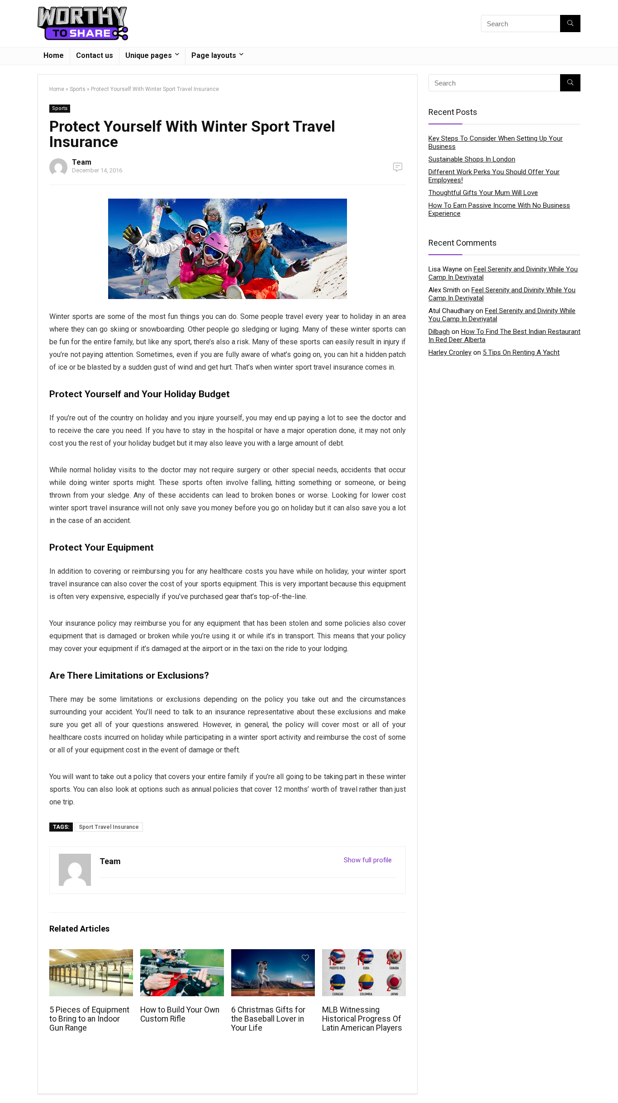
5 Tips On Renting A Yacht (521, 352)
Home (53, 55)
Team (81, 162)
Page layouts (213, 55)
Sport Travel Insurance (109, 827)
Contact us (94, 55)
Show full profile (368, 860)
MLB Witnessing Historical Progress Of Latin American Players (362, 1018)
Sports (78, 89)
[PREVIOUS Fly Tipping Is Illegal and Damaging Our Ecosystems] (9, 1080)
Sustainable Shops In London (471, 159)
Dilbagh (439, 332)
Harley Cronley (449, 352)
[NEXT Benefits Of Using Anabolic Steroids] (609, 1080)
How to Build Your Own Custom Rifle (179, 1014)
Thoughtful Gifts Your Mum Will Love (483, 193)
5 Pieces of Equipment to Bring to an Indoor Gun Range (89, 1018)
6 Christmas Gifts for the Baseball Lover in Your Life (268, 1018)
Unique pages (148, 55)
